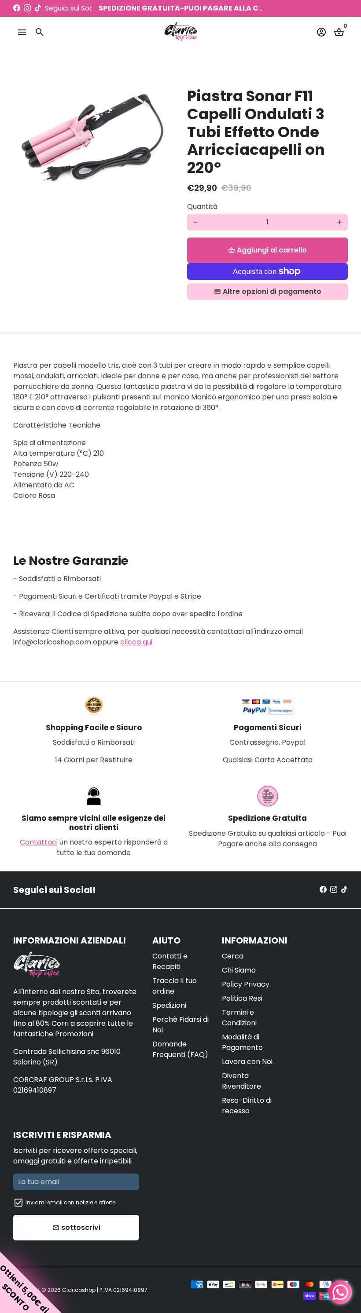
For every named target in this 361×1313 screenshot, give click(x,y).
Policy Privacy (245, 984)
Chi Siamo (239, 970)
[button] (31, 1282)
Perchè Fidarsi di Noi (180, 1024)
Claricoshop (79, 1290)
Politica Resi (242, 998)
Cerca (232, 956)
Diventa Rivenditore (241, 1081)
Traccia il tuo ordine (174, 986)
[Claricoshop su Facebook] (16, 8)
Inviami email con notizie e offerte (70, 1202)
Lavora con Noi (247, 1062)
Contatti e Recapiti (170, 961)
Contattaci (39, 842)
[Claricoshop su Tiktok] (37, 8)
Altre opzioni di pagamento (272, 291)
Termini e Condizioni (239, 1017)
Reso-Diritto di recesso (247, 1105)
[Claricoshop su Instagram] (27, 8)
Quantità (202, 206)
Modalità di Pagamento (242, 1042)
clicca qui (136, 642)
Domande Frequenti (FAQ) (180, 1049)
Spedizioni (169, 1005)
